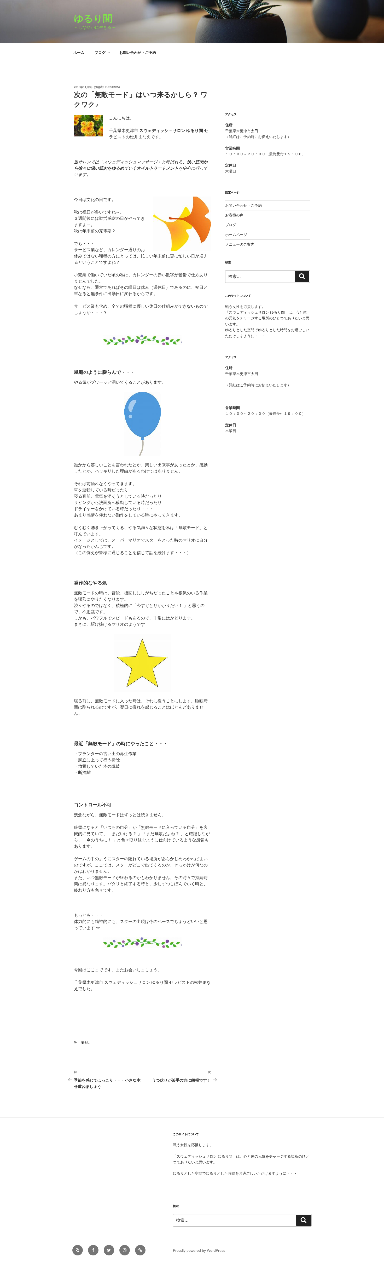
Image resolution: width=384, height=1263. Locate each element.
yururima (112, 87)
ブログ (100, 52)
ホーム (78, 52)
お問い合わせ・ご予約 (137, 52)
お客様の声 (234, 215)
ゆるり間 (98, 18)
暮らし (85, 1042)
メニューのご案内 (239, 244)
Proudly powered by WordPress (199, 1250)
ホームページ (236, 235)
